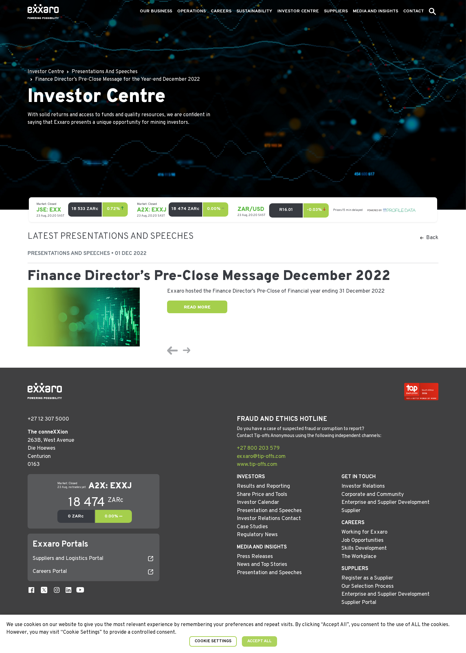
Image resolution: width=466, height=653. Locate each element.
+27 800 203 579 (258, 448)
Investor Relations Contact (269, 518)
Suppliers (336, 11)
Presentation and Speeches (269, 510)
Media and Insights (375, 11)
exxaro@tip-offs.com (261, 456)
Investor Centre (298, 11)
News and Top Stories (262, 564)
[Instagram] (57, 590)
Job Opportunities (362, 540)
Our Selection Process (367, 586)
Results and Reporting (263, 486)
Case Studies (252, 526)
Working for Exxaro (364, 532)
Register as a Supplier (367, 578)
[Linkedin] (68, 590)
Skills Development (364, 548)
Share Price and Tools (262, 494)
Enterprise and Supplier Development (385, 502)
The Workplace (358, 556)
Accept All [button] (259, 641)
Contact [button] (413, 11)
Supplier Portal (358, 602)
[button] (432, 11)
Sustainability (254, 11)
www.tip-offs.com (257, 464)
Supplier (350, 510)
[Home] (43, 12)
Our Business (156, 11)
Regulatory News (257, 534)
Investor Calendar (258, 502)
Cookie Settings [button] (213, 641)
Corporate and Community (372, 494)
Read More (197, 307)
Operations (191, 11)
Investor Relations (363, 486)
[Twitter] (44, 590)
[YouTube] (80, 590)
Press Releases (255, 556)
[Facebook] (31, 590)
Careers (221, 11)
